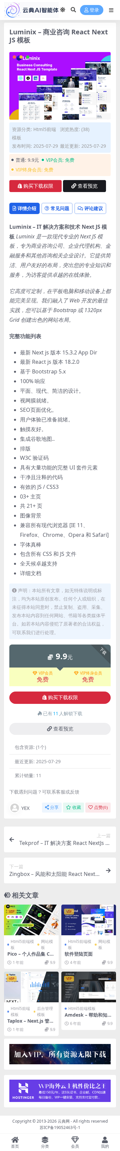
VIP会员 (46, 673)
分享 (54, 807)
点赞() (101, 807)
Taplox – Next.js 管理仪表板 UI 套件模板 (30, 1024)
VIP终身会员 (91, 673)
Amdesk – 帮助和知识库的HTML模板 (88, 1018)
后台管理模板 (45, 1011)
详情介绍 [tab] (27, 208)
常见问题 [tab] (60, 208)
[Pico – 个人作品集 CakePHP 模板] (31, 920)
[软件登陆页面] (88, 920)
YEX (25, 808)
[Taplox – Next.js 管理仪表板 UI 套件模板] (31, 987)
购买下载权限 (38, 186)
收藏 (76, 807)
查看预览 (88, 186)
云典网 (64, 1121)
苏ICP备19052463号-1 (60, 1127)
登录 (94, 10)
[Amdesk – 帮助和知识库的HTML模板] (88, 987)
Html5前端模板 (22, 944)
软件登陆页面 (79, 954)
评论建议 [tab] (93, 208)
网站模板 (47, 944)
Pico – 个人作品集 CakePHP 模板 (31, 957)
